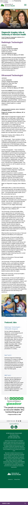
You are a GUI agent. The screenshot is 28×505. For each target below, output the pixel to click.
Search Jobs (6, 503)
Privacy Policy (17, 479)
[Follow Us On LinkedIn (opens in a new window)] (16, 427)
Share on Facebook (16, 421)
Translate (5, 2)
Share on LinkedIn (18, 421)
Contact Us (10, 479)
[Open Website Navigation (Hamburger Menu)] (25, 4)
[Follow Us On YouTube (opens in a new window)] (12, 427)
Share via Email (20, 421)
